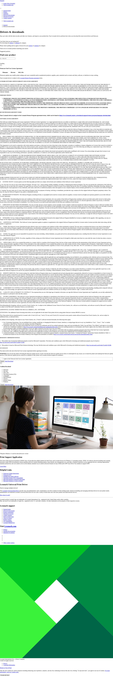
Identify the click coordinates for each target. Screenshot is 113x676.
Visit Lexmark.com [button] (8, 5)
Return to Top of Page (6, 668)
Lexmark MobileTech (9, 522)
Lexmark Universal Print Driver (10, 491)
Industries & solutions (9, 532)
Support (5, 25)
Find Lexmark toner (8, 516)
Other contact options (8, 543)
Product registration (8, 512)
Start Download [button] (9, 361)
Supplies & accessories (9, 531)
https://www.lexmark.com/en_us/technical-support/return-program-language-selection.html (84, 115)
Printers (5, 529)
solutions (17, 43)
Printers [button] (5, 12)
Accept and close (5, 675)
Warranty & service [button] (8, 16)
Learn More (3, 466)
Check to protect (7, 518)
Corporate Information (9, 665)
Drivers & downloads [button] (9, 15)
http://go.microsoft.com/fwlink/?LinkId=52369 (12, 342)
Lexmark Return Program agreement (29, 78)
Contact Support (7, 515)
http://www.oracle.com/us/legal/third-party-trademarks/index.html (41, 327)
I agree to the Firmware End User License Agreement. (17, 358)
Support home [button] (7, 10)
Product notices (7, 519)
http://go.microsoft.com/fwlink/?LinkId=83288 (99, 345)
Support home (7, 509)
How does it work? (5, 495)
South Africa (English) (9, 3)
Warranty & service (8, 513)
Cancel (2, 361)
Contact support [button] (7, 18)
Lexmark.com (10, 526)
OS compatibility (7, 521)
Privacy (5, 663)
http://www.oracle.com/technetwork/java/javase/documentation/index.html (73, 334)
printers (11, 43)
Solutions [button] (5, 13)
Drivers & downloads (9, 510)
